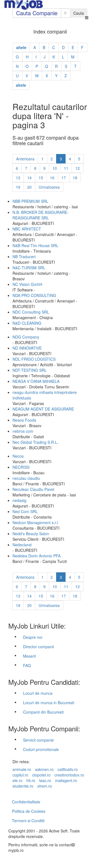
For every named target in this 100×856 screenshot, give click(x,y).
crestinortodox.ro (69, 775)
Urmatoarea (49, 187)
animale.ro (21, 769)
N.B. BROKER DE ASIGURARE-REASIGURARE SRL (40, 215)
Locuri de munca (37, 693)
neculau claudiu (26, 478)
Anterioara (25, 159)
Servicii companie (38, 740)
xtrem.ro (44, 786)
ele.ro (17, 780)
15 (41, 177)
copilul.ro (20, 775)
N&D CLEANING (26, 323)
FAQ (27, 665)
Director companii (38, 646)
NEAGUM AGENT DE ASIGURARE (43, 409)
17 (63, 177)
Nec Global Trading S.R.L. (35, 442)
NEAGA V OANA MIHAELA (35, 381)
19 (18, 187)
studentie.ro (22, 786)
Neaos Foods (24, 420)
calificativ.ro (68, 769)
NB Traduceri (24, 256)
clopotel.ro (41, 775)
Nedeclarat (22, 544)
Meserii (29, 656)
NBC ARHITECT (26, 229)
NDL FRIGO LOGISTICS (34, 359)
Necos (18, 456)
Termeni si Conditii (28, 820)
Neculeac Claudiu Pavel (33, 489)
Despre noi (32, 637)
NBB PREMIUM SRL (30, 201)
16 (52, 177)
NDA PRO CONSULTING (34, 295)
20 (29, 187)
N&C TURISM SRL (28, 267)
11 (66, 168)
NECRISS (20, 467)
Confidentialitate (26, 801)
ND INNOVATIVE (27, 348)
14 (29, 177)
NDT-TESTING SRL (29, 370)
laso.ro (45, 780)
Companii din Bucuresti (43, 712)
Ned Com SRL (25, 511)
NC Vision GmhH (27, 284)
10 (54, 168)
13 (18, 177)
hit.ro (30, 780)
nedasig (19, 500)
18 (75, 177)
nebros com (22, 431)
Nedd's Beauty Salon (30, 533)
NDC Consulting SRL (30, 312)
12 (77, 168)
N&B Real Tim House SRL (35, 245)
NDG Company (25, 337)
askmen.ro (44, 769)
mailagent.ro (66, 780)
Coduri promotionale (41, 749)
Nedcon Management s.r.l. (35, 522)
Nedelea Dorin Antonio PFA (36, 555)
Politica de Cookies (28, 811)
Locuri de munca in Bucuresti (48, 702)
